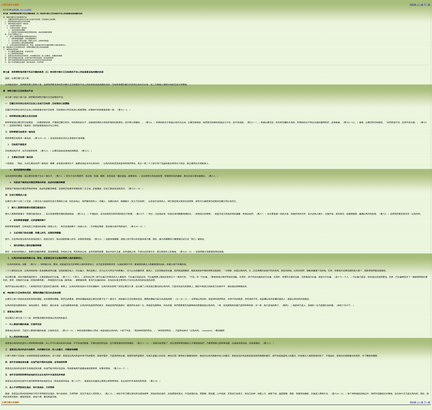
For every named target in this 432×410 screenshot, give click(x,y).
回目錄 (413, 4)
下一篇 (427, 4)
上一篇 (420, 4)
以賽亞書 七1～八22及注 (22, 10)
